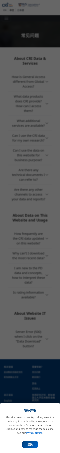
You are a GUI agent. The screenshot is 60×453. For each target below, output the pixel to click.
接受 (30, 444)
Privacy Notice (34, 432)
